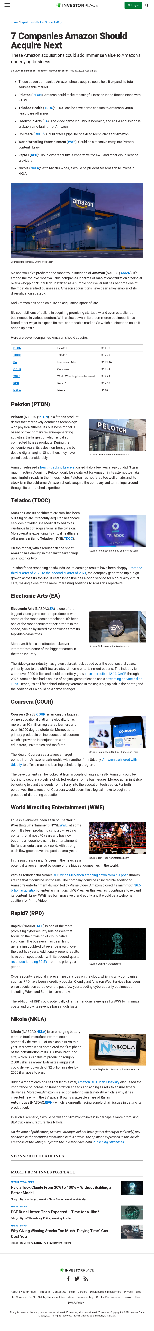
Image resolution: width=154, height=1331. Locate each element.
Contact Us (59, 1291)
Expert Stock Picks (31, 22)
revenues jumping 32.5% (29, 962)
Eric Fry (28, 1242)
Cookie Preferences (108, 1297)
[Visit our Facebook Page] (68, 1278)
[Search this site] (146, 5)
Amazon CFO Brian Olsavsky (98, 1082)
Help (72, 1291)
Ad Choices (19, 1297)
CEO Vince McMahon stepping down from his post (90, 875)
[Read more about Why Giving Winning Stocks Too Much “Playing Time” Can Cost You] (132, 1232)
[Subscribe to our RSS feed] (85, 1278)
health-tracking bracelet (57, 467)
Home (14, 22)
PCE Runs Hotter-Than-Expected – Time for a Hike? (55, 1212)
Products (44, 1291)
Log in (135, 5)
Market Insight (20, 1206)
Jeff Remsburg (33, 1218)
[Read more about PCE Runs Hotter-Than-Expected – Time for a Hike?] (132, 1213)
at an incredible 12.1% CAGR (105, 674)
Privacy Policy (132, 1291)
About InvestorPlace (23, 1291)
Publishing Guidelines (108, 1142)
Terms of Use (131, 1297)
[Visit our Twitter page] (77, 1278)
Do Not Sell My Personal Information (51, 1297)
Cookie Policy (85, 1297)
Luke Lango (30, 1199)
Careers (82, 1291)
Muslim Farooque (24, 70)
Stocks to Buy (53, 22)
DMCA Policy (76, 1302)
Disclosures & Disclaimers (105, 1291)
